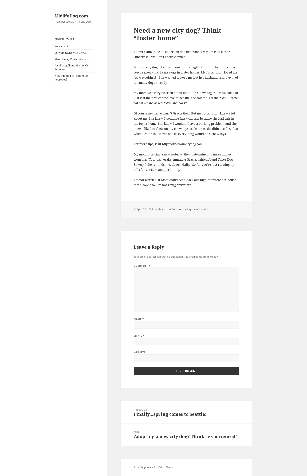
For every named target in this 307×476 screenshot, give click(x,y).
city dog (186, 209)
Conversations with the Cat (71, 52)
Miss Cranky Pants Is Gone (71, 59)
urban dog (202, 209)
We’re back (61, 46)
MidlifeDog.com (71, 16)
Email (139, 336)
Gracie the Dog (167, 209)
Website (139, 352)
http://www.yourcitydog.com (182, 144)
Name (139, 319)
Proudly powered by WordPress (153, 467)
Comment (142, 265)
